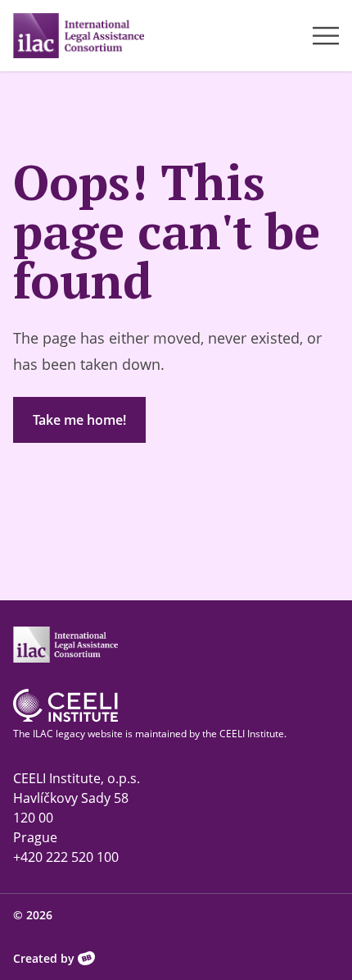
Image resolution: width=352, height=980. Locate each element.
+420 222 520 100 (66, 857)
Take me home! (79, 420)
